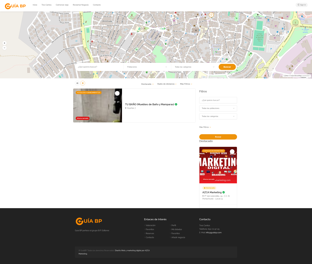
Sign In (303, 5)
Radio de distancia (165, 84)
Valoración (150, 225)
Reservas (150, 233)
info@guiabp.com (214, 232)
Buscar (227, 67)
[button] (4, 43)
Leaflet (286, 76)
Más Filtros (185, 84)
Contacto (97, 5)
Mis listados (176, 229)
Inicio (35, 5)
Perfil (173, 225)
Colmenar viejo (62, 5)
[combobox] (147, 84)
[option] (218, 177)
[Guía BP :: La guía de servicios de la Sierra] (15, 6)
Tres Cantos (46, 5)
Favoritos (150, 229)
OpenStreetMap (296, 76)
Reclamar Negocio (81, 5)
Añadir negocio (178, 237)
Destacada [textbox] (146, 84)
